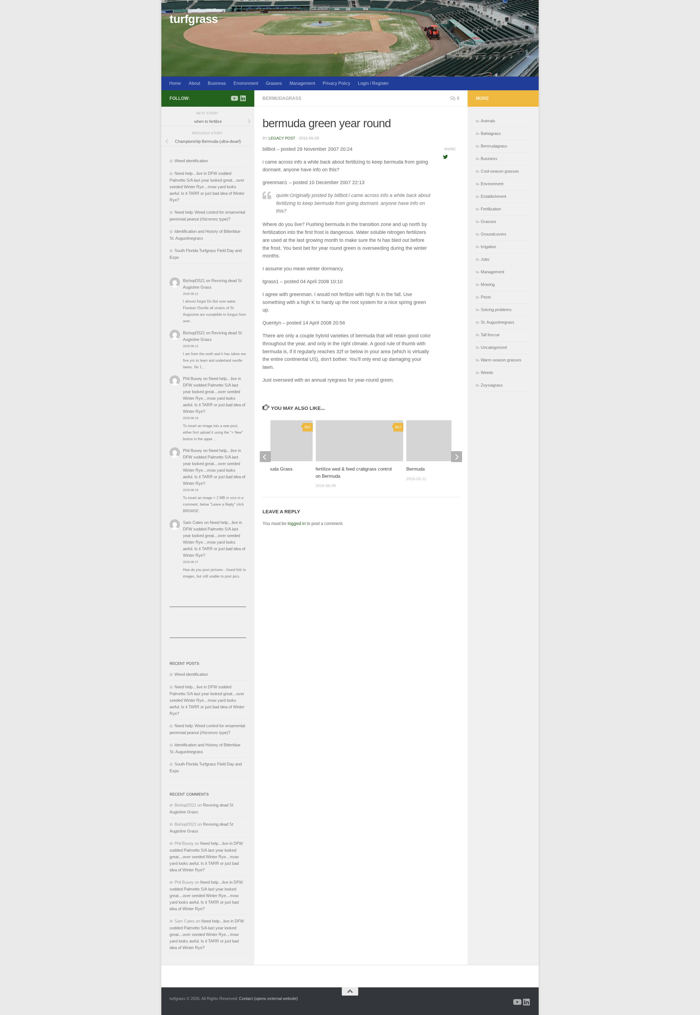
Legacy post (282, 138)
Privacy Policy (336, 83)
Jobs (485, 259)
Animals (488, 120)
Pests (486, 297)
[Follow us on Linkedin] (243, 98)
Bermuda (415, 469)
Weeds (487, 372)
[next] (456, 456)
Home (175, 83)
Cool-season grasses (500, 171)
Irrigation (488, 246)
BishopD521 (194, 280)
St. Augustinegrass (497, 322)
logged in (297, 523)
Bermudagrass (281, 98)
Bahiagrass (491, 133)
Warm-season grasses (501, 360)
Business (217, 83)
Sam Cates (193, 522)
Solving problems (496, 309)
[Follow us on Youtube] (234, 98)
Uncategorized (494, 347)
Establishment (493, 196)
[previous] (265, 456)
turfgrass (194, 19)
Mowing (488, 284)
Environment (246, 83)
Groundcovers (493, 234)
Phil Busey (192, 378)
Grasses (274, 83)
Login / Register (373, 83)
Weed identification (191, 160)
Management (302, 83)
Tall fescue (490, 334)
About (194, 83)
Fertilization (491, 209)
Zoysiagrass (492, 385)
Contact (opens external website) (268, 998)
